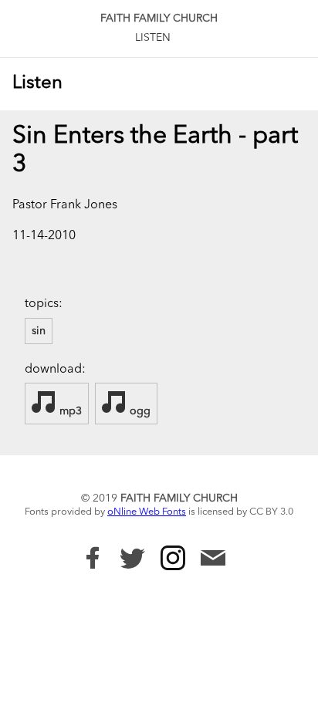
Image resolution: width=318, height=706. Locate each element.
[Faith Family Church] (92, 558)
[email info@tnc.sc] (213, 560)
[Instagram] (173, 558)
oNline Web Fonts (146, 512)
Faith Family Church (159, 18)
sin (39, 331)
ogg (139, 411)
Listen (153, 37)
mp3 (69, 411)
